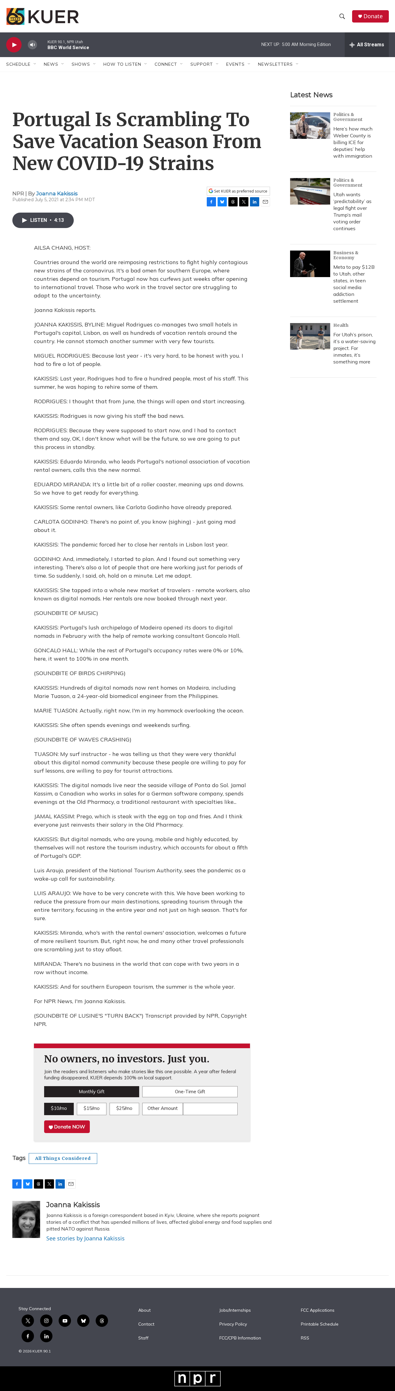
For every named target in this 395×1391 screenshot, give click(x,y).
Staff (143, 1338)
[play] (14, 44)
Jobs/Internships (235, 1310)
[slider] (42, 44)
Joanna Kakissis (57, 193)
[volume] (32, 45)
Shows (81, 64)
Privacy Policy (233, 1324)
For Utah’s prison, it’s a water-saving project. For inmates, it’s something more (354, 348)
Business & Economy (346, 255)
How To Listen (122, 64)
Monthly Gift (92, 1091)
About (144, 1310)
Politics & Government (348, 117)
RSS (305, 1338)
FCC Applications (318, 1310)
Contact (146, 1324)
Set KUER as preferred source (240, 191)
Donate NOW (69, 1126)
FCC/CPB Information (240, 1338)
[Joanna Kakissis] (26, 1219)
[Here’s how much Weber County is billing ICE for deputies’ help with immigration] (310, 125)
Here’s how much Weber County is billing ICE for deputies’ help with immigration (352, 142)
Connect (166, 64)
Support (201, 64)
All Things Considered (63, 1158)
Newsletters (275, 64)
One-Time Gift (190, 1091)
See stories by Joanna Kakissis (85, 1238)
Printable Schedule (320, 1324)
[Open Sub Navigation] (35, 64)
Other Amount (163, 1108)
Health (340, 325)
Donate (373, 16)
